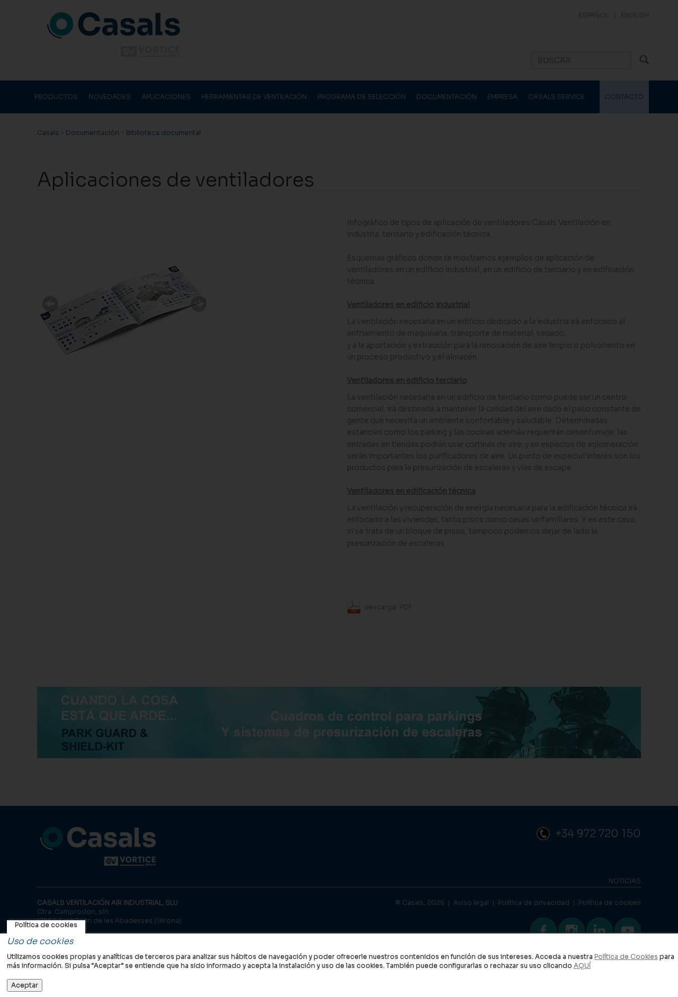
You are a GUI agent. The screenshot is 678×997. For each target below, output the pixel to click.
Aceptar (24, 985)
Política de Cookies (626, 956)
